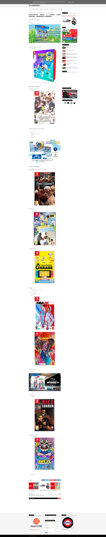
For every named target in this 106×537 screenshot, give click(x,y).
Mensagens (48, 517)
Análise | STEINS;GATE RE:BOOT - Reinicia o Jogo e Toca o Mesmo (44, 491)
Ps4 (59, 9)
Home (30, 9)
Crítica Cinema (46, 9)
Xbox (61, 9)
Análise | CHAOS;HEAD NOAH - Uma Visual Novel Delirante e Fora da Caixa (71, 54)
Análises (37, 9)
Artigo (32, 12)
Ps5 (56, 9)
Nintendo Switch (52, 9)
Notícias (33, 9)
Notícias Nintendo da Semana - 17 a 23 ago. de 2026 (33, 490)
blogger (59, 498)
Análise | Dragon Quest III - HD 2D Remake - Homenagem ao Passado (71, 67)
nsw (33, 12)
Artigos (41, 9)
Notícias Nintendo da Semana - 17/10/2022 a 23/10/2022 (71, 61)
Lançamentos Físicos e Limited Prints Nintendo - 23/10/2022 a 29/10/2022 (71, 57)
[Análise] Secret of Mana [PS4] (70, 50)
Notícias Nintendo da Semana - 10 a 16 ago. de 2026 (55, 490)
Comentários (48, 518)
